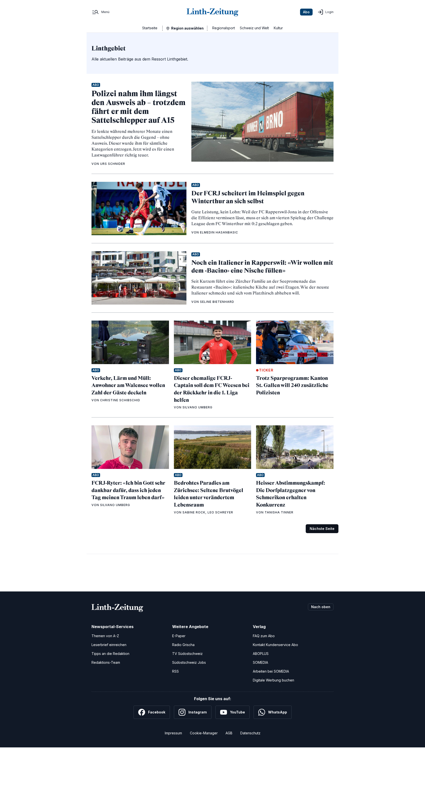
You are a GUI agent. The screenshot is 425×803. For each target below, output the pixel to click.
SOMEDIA (260, 662)
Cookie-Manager (204, 733)
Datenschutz (250, 733)
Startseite (149, 28)
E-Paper (178, 636)
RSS (175, 671)
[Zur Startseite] (212, 12)
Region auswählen (187, 28)
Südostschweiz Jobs (189, 662)
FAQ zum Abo (264, 636)
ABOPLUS (261, 653)
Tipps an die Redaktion (110, 653)
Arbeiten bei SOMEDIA (271, 671)
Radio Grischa (183, 645)
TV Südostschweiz (187, 653)
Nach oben (320, 607)
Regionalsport (223, 28)
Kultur (278, 28)
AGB (229, 733)
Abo (306, 12)
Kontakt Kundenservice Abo (275, 645)
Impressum (173, 733)
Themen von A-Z (105, 636)
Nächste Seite (322, 528)
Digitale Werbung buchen (273, 680)
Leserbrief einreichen (108, 645)
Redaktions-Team (105, 662)
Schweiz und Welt (254, 28)
